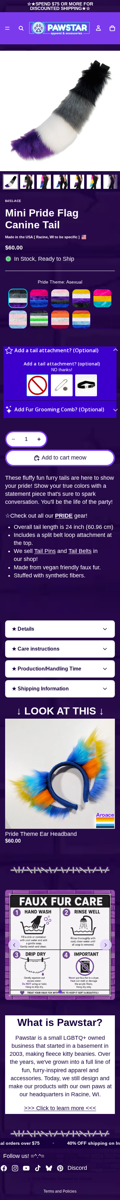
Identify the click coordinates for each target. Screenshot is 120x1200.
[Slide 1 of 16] (11, 182)
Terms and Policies (60, 1191)
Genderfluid (60, 298)
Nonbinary (81, 298)
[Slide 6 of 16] (94, 182)
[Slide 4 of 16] (60, 182)
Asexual (18, 298)
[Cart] (112, 28)
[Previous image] (14, 945)
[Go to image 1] (60, 992)
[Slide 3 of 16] (44, 182)
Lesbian (60, 319)
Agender (39, 319)
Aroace (81, 319)
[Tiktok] (38, 1168)
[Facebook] (4, 1168)
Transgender (18, 319)
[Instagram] (15, 1168)
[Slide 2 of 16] (27, 182)
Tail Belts (80, 551)
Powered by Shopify (74, 1179)
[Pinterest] (60, 1168)
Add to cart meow (64, 457)
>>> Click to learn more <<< (60, 1108)
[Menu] (7, 28)
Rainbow (102, 319)
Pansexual (102, 298)
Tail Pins (45, 551)
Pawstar (48, 1179)
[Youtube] (26, 1168)
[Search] (21, 28)
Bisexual (39, 298)
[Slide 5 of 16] (77, 182)
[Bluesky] (49, 1168)
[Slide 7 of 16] (110, 182)
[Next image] (106, 945)
